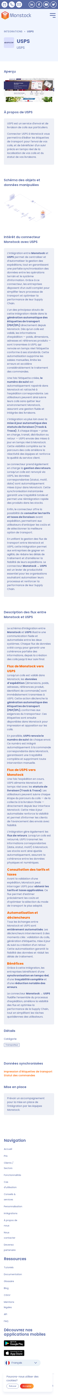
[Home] (16, 15)
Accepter (27, 1386)
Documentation (13, 1274)
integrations (13, 31)
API (5, 1314)
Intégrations (10, 1213)
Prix (6, 1156)
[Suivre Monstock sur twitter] (53, 4)
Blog (6, 1288)
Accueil (8, 1149)
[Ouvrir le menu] (53, 15)
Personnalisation (13, 1206)
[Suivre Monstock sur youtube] (46, 4)
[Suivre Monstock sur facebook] (39, 4)
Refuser (12, 1386)
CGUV (7, 1295)
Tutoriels (9, 1267)
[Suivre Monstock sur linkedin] (32, 4)
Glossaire (9, 1281)
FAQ (6, 1321)
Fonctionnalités (12, 1175)
